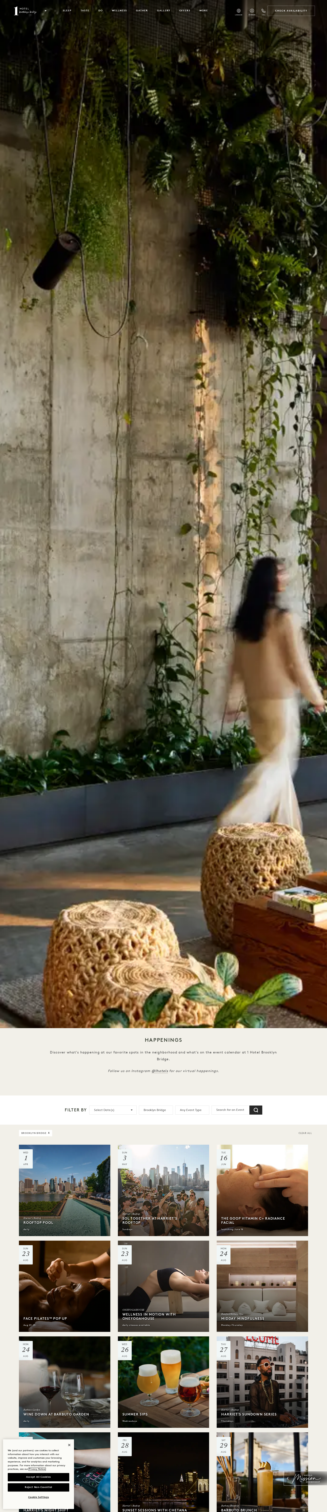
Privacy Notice (37, 1469)
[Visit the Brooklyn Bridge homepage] (25, 11)
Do (100, 10)
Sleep (67, 10)
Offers (185, 10)
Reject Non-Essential (38, 1487)
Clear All (305, 1133)
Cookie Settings (38, 1497)
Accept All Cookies (38, 1477)
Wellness (119, 10)
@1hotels (160, 1071)
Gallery (163, 10)
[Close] (69, 1445)
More (203, 10)
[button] (45, 10)
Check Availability (291, 10)
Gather (142, 10)
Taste (85, 10)
